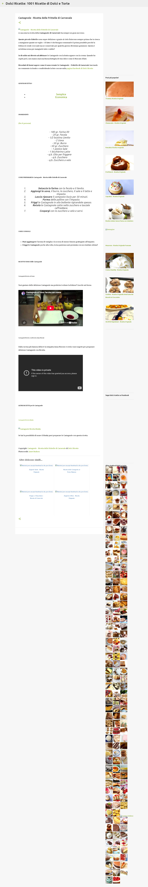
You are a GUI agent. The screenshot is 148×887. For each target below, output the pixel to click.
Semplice (61, 94)
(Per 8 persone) (24, 123)
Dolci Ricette (73, 448)
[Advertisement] (59, 551)
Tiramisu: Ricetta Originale (114, 98)
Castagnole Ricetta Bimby (25, 420)
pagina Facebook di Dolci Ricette (80, 68)
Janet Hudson (34, 452)
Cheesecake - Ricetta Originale (116, 123)
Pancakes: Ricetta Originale (115, 147)
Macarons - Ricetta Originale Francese (118, 245)
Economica (61, 97)
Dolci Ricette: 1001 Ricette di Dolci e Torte (38, 3)
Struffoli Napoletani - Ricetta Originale (118, 322)
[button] (19, 22)
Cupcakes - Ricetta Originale (115, 196)
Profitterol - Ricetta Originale (115, 172)
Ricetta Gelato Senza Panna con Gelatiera (119, 221)
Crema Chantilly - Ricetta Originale (117, 270)
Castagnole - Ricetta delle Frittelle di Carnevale (46, 448)
